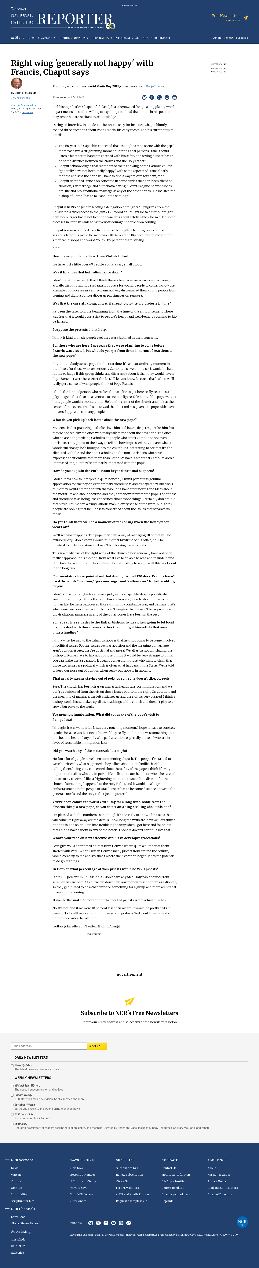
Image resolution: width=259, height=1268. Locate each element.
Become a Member (82, 1174)
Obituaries (18, 1246)
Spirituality (99, 38)
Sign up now (233, 20)
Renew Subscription (129, 1174)
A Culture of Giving (83, 1181)
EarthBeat (122, 38)
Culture (63, 38)
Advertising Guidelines (81, 1234)
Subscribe (242, 37)
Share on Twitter (159, 97)
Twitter (98, 1223)
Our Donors (78, 1201)
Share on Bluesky (144, 97)
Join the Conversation (23, 105)
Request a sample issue (131, 1201)
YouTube (113, 1223)
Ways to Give (78, 1187)
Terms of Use (101, 1234)
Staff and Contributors (223, 1187)
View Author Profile (20, 98)
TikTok (128, 1223)
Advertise (17, 1252)
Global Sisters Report (153, 38)
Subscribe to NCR (127, 1168)
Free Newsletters (127, 1187)
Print (174, 97)
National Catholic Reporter (242, 1222)
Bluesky (90, 1223)
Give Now (76, 1168)
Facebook (106, 1223)
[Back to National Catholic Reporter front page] (63, 21)
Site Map (130, 1234)
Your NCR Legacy (81, 1194)
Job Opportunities (174, 1181)
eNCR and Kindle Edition (132, 1194)
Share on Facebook (151, 97)
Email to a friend (167, 97)
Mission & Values (219, 1174)
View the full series (151, 86)
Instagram (121, 1223)
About (212, 1168)
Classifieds (18, 1239)
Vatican (47, 38)
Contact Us (169, 1168)
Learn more (27, 112)
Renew (228, 37)
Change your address (176, 1194)
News (32, 38)
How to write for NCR (176, 1174)
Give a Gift (123, 1181)
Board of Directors (220, 1194)
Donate (217, 37)
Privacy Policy (217, 1181)
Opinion (80, 38)
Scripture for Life (22, 1201)
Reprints (167, 1201)
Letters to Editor (173, 1187)
